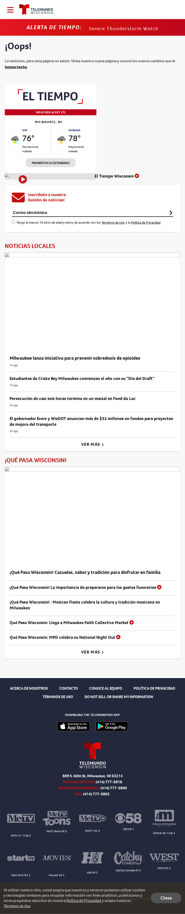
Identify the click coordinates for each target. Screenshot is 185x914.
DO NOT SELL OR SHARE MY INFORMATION (119, 696)
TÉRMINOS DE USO (58, 696)
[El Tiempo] (50, 102)
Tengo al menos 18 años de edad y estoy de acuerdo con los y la (88, 222)
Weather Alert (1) (51, 112)
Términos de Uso (113, 222)
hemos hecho (16, 66)
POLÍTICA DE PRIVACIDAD (154, 688)
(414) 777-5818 (109, 781)
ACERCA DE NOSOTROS (29, 688)
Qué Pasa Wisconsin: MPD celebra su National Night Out (63, 637)
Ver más (91, 444)
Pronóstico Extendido (51, 163)
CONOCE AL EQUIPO (105, 688)
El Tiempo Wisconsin (115, 176)
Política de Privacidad (145, 222)
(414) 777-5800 (113, 787)
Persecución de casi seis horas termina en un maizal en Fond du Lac (73, 398)
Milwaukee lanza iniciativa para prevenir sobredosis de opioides (75, 358)
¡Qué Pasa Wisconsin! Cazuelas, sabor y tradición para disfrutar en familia (85, 572)
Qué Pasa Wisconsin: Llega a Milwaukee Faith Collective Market (69, 622)
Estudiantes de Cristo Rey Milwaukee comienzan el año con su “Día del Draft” (82, 378)
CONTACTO (68, 688)
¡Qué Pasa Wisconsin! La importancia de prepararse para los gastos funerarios (83, 587)
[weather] (15, 140)
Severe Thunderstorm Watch (124, 28)
